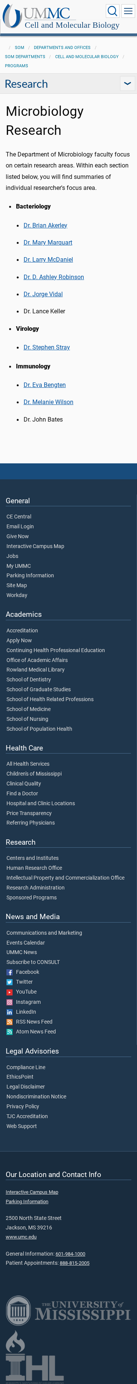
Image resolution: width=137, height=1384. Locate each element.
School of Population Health (39, 729)
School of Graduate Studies (38, 690)
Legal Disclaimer (25, 1087)
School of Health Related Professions (50, 700)
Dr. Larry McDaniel (48, 259)
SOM (19, 47)
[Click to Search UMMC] (112, 11)
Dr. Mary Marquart (48, 242)
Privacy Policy (22, 1107)
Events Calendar (25, 943)
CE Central (18, 517)
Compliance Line (25, 1068)
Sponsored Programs (31, 898)
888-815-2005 (74, 1263)
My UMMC (18, 566)
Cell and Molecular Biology (72, 25)
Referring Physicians (30, 823)
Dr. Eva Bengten (45, 385)
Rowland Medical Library (35, 670)
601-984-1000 (70, 1254)
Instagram (27, 1002)
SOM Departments (25, 56)
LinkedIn (24, 1012)
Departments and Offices (62, 47)
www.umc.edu (21, 1237)
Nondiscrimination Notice (36, 1097)
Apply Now (19, 641)
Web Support (21, 1126)
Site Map (16, 586)
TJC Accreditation (27, 1117)
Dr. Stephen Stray (47, 347)
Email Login (20, 527)
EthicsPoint (19, 1077)
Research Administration (35, 888)
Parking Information (30, 576)
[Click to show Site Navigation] (128, 11)
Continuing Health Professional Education (55, 651)
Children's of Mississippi (34, 774)
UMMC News (21, 953)
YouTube (25, 992)
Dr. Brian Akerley (45, 225)
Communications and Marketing (44, 933)
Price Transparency (29, 813)
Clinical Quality (23, 784)
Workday (16, 595)
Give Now (17, 537)
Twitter (23, 982)
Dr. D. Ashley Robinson (54, 277)
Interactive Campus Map (35, 546)
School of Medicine (28, 709)
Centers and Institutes (32, 858)
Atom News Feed (34, 1032)
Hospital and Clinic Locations (40, 804)
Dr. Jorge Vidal (43, 294)
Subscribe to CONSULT (33, 962)
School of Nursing (27, 719)
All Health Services (27, 764)
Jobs (12, 556)
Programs (16, 65)
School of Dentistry (28, 680)
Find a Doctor (22, 794)
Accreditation (22, 631)
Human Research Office (34, 868)
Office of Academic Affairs (37, 660)
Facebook (26, 972)
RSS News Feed (33, 1022)
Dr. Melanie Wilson (48, 402)
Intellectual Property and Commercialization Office (65, 878)
